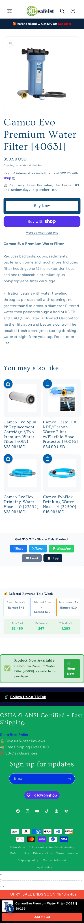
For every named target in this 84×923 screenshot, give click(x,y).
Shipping (9, 165)
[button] (9, 11)
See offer (64, 23)
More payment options (42, 232)
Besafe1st (19, 847)
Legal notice (44, 867)
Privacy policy (42, 853)
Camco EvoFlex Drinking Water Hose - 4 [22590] (59, 502)
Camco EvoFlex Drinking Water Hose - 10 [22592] (21, 502)
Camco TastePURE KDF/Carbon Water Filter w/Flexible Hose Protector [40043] (61, 432)
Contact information (56, 860)
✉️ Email (32, 558)
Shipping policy (28, 860)
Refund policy (19, 853)
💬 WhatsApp (61, 548)
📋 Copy (53, 558)
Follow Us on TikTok (28, 697)
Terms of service (67, 853)
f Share (18, 548)
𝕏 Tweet (37, 548)
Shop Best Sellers (15, 735)
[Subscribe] (70, 778)
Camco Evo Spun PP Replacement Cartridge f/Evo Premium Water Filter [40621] (20, 432)
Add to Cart (42, 917)
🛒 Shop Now (71, 668)
